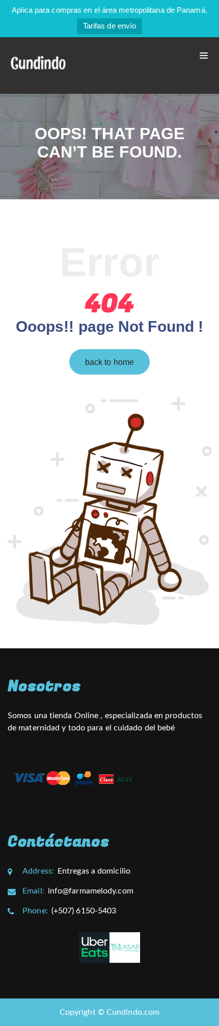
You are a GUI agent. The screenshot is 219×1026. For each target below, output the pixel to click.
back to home (109, 362)
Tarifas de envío (109, 25)
